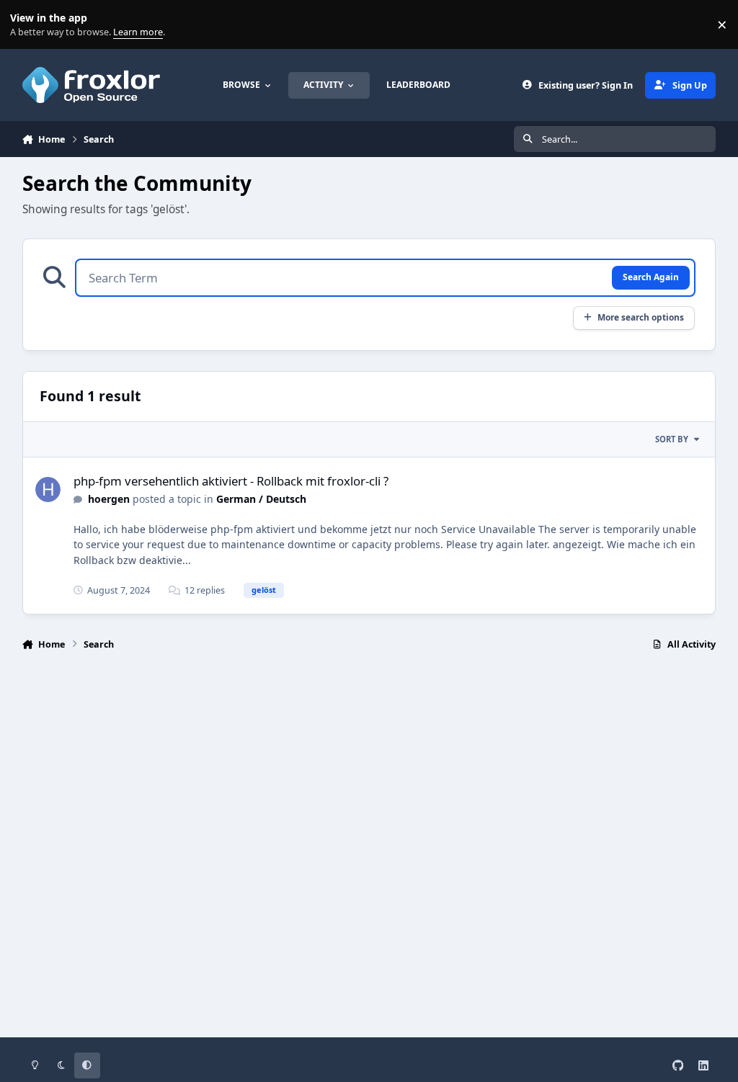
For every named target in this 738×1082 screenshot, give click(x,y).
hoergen (109, 499)
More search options (640, 317)
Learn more (27, 25)
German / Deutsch (261, 499)
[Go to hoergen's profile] (48, 489)
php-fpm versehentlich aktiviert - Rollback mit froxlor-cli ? (231, 481)
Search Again (651, 276)
